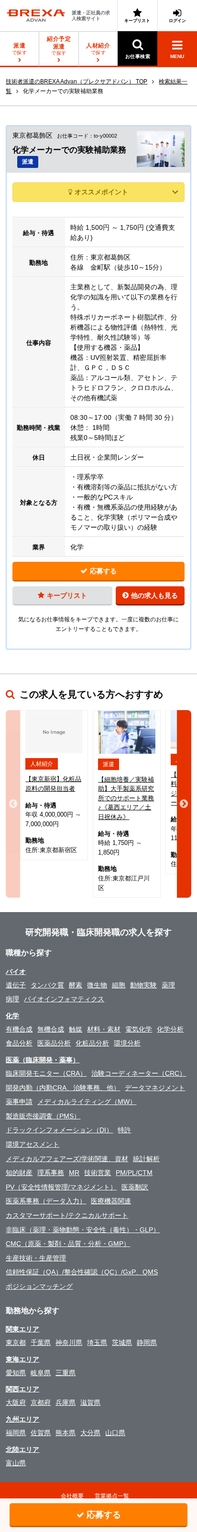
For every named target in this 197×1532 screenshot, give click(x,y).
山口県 (115, 1433)
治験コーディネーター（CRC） (138, 1073)
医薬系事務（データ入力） (46, 1201)
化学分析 (170, 1029)
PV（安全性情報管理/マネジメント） (61, 1187)
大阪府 (16, 1402)
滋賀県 (90, 1402)
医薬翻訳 (134, 1187)
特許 (124, 1130)
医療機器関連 (111, 1201)
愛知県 (16, 1373)
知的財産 (19, 1172)
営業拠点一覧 (112, 1496)
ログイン (177, 20)
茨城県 (122, 1342)
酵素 (75, 985)
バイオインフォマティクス (64, 999)
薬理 (168, 985)
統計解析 (146, 1159)
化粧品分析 (92, 1043)
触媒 (75, 1029)
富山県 (16, 1463)
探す (59, 46)
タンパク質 (47, 985)
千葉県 (41, 1342)
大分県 (90, 1433)
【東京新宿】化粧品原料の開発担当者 (53, 783)
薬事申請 (19, 1101)
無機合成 (50, 1029)
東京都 (16, 1342)
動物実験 (143, 985)
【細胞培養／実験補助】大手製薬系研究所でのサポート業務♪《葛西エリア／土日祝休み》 (126, 798)
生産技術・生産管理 (36, 1258)
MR (74, 1172)
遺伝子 (16, 985)
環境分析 (127, 1043)
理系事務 (50, 1172)
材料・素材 (103, 1029)
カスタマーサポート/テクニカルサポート (67, 1215)
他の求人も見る (154, 595)
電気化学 (138, 1029)
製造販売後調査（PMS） (43, 1116)
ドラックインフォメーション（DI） (59, 1130)
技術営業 (97, 1172)
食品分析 (19, 1043)
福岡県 (16, 1433)
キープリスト (137, 20)
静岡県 (147, 1342)
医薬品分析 (54, 1043)
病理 (12, 999)
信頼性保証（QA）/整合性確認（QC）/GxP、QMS (82, 1272)
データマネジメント (155, 1088)
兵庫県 (65, 1402)
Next (184, 804)
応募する (103, 571)
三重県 (65, 1373)
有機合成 (19, 1029)
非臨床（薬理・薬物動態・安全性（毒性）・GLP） (83, 1230)
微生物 (97, 985)
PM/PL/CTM (134, 1172)
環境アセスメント (32, 1144)
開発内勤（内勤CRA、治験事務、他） (63, 1088)
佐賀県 (41, 1433)
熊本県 (65, 1433)
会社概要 (72, 1496)
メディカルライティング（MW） (86, 1101)
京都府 (41, 1402)
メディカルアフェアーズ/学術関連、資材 (67, 1159)
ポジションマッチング (39, 1286)
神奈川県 (68, 1342)
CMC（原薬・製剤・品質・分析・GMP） (68, 1243)
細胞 (118, 985)
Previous (13, 804)
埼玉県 (97, 1342)
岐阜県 (41, 1373)
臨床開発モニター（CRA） (46, 1073)
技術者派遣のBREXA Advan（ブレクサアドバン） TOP (76, 81)
